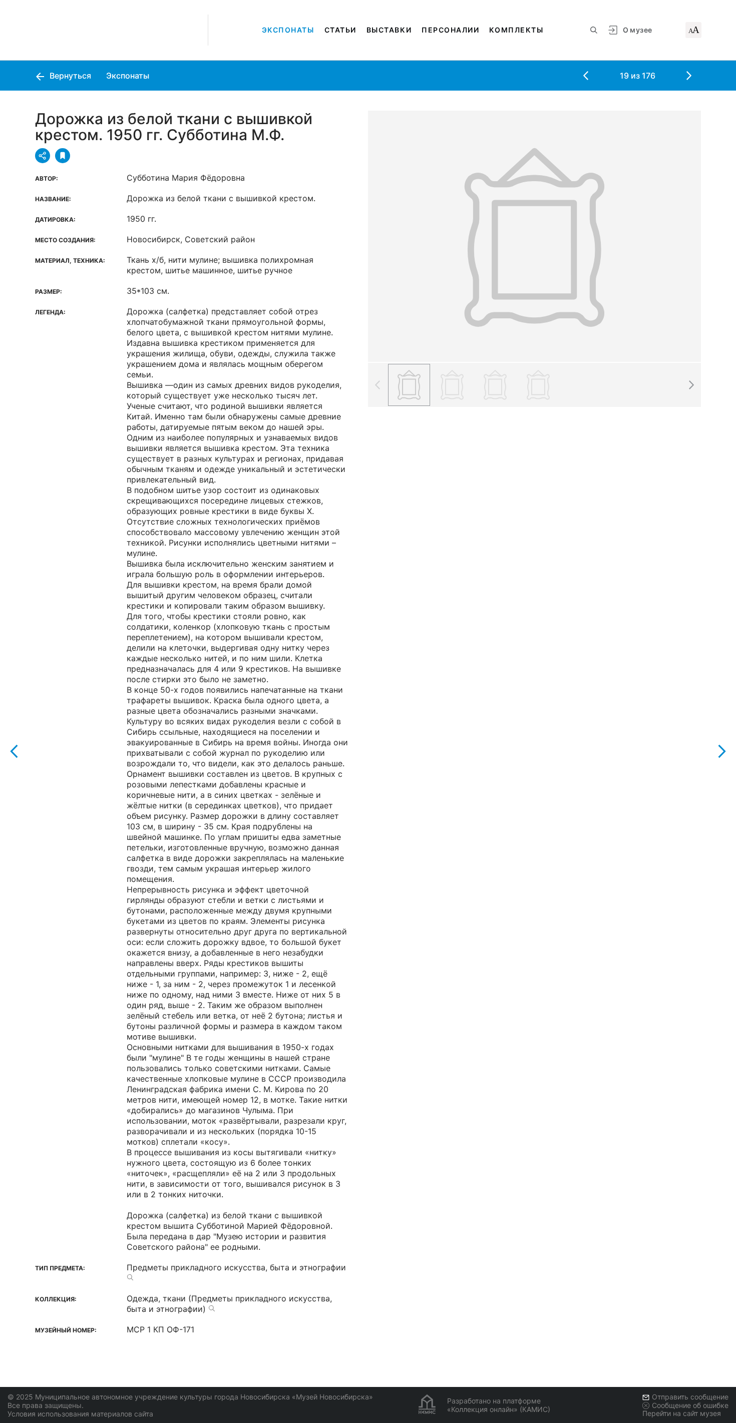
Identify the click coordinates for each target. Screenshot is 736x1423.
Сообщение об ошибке (690, 1405)
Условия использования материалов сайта (80, 1413)
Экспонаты (288, 30)
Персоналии (450, 30)
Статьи (340, 30)
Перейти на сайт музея (681, 1413)
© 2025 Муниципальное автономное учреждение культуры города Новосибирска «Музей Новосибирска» (190, 1396)
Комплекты (516, 30)
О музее (637, 30)
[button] (691, 385)
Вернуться (69, 76)
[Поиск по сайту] (593, 30)
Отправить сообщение (690, 1396)
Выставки (389, 30)
